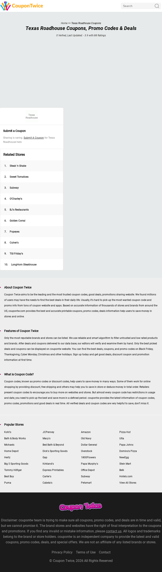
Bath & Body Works (15, 438)
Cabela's (47, 482)
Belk (121, 470)
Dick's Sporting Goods (55, 451)
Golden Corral (14, 220)
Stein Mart (125, 463)
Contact (105, 552)
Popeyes (11, 231)
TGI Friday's (13, 253)
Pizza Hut (125, 432)
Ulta (121, 438)
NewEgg (124, 457)
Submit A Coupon (34, 137)
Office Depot (88, 470)
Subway (11, 187)
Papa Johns (126, 444)
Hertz (7, 457)
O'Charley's (13, 198)
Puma (7, 482)
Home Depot (11, 451)
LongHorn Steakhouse (20, 264)
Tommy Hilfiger (13, 470)
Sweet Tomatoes (16, 176)
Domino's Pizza (128, 451)
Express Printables (53, 470)
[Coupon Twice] (22, 6)
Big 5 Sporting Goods (16, 463)
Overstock (86, 451)
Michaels (9, 444)
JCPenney (48, 432)
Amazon (86, 432)
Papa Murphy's (89, 463)
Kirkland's (48, 463)
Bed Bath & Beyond (53, 444)
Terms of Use (86, 552)
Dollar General (89, 444)
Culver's (11, 242)
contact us (114, 531)
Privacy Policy (62, 552)
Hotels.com (125, 476)
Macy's (46, 438)
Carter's (47, 476)
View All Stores (127, 482)
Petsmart (86, 482)
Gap (45, 457)
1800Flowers (88, 457)
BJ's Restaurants (16, 209)
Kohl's (7, 432)
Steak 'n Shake (15, 165)
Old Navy (86, 438)
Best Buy (9, 476)
